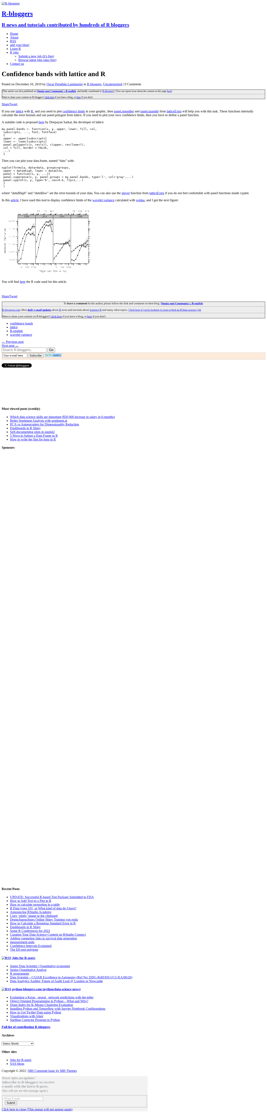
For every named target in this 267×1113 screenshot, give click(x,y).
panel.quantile (149, 111)
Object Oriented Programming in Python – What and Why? (49, 1001)
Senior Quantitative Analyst (28, 970)
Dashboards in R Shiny (25, 428)
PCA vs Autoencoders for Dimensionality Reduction (44, 424)
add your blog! (19, 45)
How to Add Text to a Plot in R (30, 901)
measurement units (22, 942)
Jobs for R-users (23, 958)
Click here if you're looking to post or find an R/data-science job (164, 309)
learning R (96, 309)
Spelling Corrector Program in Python (35, 1020)
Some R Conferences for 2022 (30, 931)
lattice (19, 111)
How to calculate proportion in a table (35, 904)
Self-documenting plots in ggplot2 (32, 432)
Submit (11, 1102)
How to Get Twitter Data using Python (35, 1012)
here (169, 91)
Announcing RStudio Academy (31, 912)
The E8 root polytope (24, 949)
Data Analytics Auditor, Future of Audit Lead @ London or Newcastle (56, 981)
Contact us (17, 63)
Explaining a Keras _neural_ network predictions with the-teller (51, 997)
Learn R (15, 48)
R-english (16, 331)
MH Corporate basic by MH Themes (52, 1071)
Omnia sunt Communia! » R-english (56, 91)
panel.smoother (124, 111)
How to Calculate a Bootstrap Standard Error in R (43, 923)
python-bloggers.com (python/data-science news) (46, 989)
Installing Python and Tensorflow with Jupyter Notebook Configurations (57, 1008)
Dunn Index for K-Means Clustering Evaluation (41, 1005)
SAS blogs (17, 1063)
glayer (126, 193)
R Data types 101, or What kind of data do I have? (43, 908)
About (14, 37)
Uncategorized (112, 84)
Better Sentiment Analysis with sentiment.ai (38, 420)
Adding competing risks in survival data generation (43, 938)
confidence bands (21, 323)
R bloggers (94, 84)
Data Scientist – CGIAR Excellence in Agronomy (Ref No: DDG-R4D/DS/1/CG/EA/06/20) (71, 977)
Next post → (10, 345)
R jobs (14, 52)
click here (49, 97)
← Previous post (13, 342)
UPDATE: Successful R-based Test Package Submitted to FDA (52, 897)
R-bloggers (107, 91)
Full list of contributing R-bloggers (26, 1027)
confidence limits (74, 111)
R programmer (19, 973)
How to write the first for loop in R (33, 439)
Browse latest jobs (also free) (37, 60)
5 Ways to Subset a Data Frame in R (34, 435)
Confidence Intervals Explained (31, 946)
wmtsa (140, 200)
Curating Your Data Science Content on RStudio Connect (48, 934)
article (15, 200)
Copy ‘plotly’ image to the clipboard (34, 916)
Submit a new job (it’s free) (36, 56)
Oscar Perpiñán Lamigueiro (65, 84)
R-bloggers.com (11, 309)
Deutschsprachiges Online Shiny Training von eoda (44, 919)
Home (14, 33)
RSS (13, 41)
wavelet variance (103, 200)
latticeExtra (174, 111)
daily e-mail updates (39, 309)
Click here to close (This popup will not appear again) (37, 1109)
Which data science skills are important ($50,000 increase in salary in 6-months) (62, 417)
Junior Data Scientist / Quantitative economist (40, 966)
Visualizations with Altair (26, 1016)
